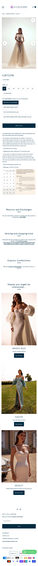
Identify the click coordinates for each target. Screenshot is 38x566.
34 (4, 88)
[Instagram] (20, 509)
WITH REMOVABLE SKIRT (11, 107)
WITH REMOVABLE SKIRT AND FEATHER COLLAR (17, 117)
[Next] (33, 43)
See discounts (19, 492)
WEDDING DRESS (10, 13)
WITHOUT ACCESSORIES (11, 102)
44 (28, 88)
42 (23, 88)
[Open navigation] (2, 7)
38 (13, 88)
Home (3, 13)
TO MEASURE (7, 93)
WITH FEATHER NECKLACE (11, 112)
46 (32, 88)
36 (9, 88)
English (12, 553)
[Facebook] (17, 509)
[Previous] (5, 43)
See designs (19, 355)
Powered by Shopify (7, 548)
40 (18, 88)
